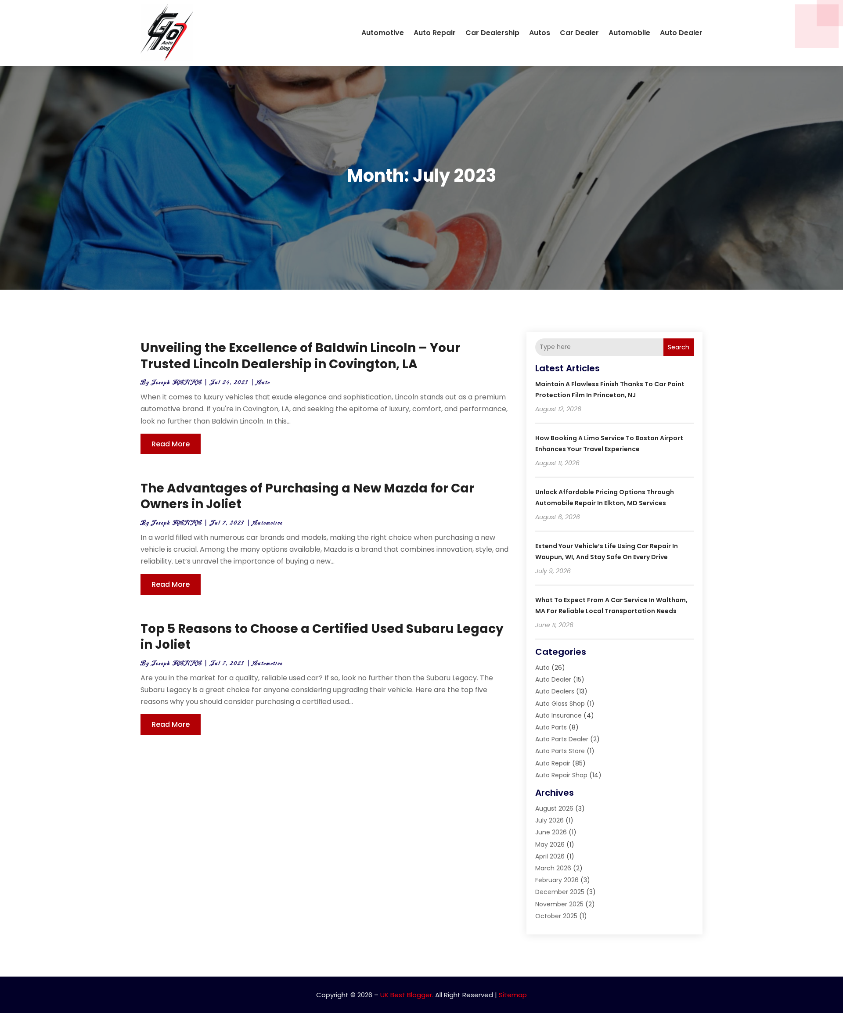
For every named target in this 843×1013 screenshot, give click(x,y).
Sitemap (513, 994)
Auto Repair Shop (561, 775)
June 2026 (551, 832)
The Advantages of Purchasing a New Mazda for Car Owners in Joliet (307, 496)
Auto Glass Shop (560, 703)
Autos (539, 33)
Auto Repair (435, 33)
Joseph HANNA (176, 382)
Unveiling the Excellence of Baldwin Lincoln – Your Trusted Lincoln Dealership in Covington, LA (300, 355)
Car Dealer (579, 33)
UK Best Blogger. (406, 994)
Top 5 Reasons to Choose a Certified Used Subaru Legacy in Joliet (322, 636)
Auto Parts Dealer (561, 739)
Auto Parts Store (560, 751)
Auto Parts (551, 727)
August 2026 (554, 808)
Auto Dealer (681, 33)
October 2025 (556, 916)
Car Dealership (492, 33)
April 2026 (550, 856)
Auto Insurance (558, 715)
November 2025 (559, 904)
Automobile (629, 33)
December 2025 (559, 891)
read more (170, 444)
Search (678, 347)
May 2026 (550, 844)
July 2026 (549, 820)
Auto (263, 382)
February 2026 (557, 880)
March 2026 (553, 868)
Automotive (382, 33)
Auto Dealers (554, 691)
